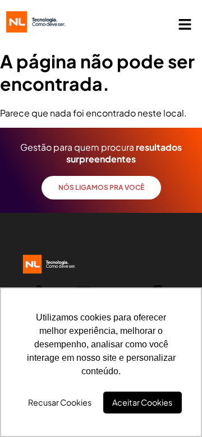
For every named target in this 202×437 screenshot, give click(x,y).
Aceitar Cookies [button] (142, 402)
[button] (185, 24)
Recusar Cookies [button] (59, 402)
